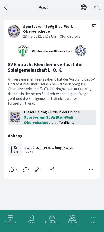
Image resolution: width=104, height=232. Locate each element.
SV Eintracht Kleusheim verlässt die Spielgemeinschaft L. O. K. (45, 67)
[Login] (97, 7)
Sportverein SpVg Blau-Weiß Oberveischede (49, 120)
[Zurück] (6, 7)
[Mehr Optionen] (91, 170)
